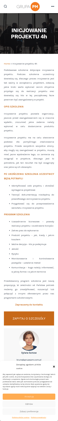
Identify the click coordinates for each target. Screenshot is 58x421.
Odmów (29, 404)
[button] (54, 366)
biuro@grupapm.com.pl (29, 359)
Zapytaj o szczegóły (29, 318)
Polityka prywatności (38, 417)
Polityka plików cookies (21, 417)
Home (7, 63)
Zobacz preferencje (29, 411)
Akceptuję (29, 396)
